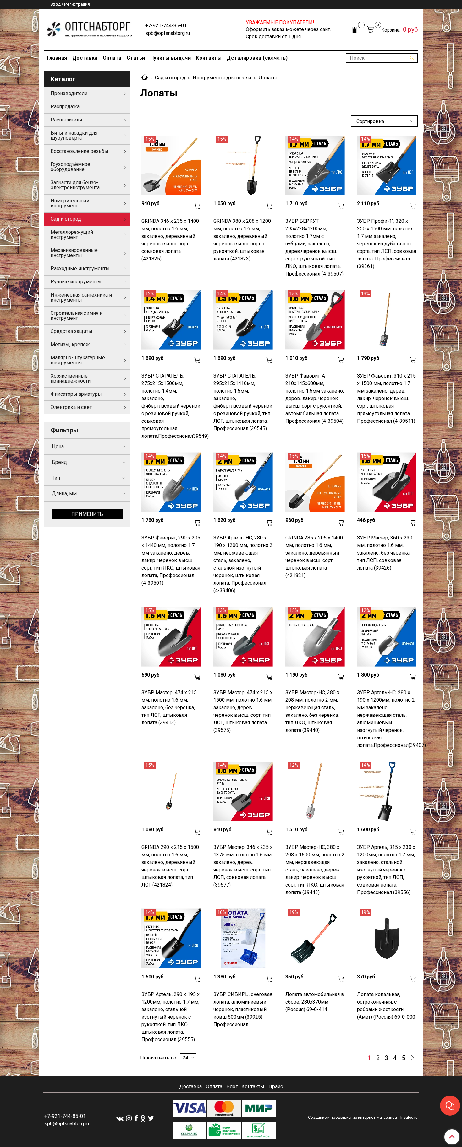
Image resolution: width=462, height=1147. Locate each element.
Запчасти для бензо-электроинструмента (75, 185)
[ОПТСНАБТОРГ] (89, 28)
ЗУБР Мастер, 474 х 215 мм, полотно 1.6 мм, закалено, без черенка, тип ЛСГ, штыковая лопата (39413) (169, 707)
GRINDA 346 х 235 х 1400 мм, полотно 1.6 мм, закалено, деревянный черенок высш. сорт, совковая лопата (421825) (170, 240)
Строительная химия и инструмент (76, 315)
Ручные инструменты (76, 282)
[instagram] (129, 1118)
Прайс (275, 1087)
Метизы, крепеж (70, 344)
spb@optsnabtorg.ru (167, 33)
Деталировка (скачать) (257, 58)
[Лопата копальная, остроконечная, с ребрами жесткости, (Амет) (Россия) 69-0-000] (386, 938)
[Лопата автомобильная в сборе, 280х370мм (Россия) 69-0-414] (315, 938)
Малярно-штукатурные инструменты (78, 360)
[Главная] (144, 78)
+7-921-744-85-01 (166, 26)
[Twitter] (151, 1118)
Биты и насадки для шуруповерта (74, 135)
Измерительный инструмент (70, 203)
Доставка (85, 58)
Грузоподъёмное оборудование (70, 166)
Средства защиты (71, 331)
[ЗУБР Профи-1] (386, 165)
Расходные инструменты (80, 268)
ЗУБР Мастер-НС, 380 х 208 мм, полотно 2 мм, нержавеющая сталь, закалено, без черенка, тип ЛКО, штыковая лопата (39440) (312, 711)
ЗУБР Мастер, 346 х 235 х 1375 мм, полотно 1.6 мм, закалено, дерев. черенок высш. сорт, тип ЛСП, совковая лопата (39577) (242, 866)
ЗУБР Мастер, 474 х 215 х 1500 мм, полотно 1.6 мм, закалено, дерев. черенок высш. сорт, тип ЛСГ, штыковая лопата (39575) (242, 711)
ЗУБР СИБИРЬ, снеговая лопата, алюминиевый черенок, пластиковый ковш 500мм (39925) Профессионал (242, 1009)
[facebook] (136, 1118)
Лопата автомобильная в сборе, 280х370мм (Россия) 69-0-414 (314, 1001)
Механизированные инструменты (74, 252)
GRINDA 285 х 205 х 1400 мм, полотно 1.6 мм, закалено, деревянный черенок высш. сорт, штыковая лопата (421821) (314, 556)
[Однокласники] (142, 1118)
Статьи (136, 58)
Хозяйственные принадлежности (71, 378)
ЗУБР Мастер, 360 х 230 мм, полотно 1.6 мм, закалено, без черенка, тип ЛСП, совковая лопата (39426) (384, 553)
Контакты (209, 58)
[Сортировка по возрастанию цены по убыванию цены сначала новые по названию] (384, 121)
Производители (69, 93)
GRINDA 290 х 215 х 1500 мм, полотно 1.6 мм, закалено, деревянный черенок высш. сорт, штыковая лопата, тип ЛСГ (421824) (170, 866)
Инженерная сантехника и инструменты (81, 297)
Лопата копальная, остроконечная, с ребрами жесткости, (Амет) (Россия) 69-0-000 (386, 1005)
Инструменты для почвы (222, 78)
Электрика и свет (71, 407)
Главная (57, 58)
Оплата (112, 58)
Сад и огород (170, 78)
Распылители (66, 120)
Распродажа (65, 107)
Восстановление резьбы (79, 151)
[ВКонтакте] (120, 1118)
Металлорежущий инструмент (72, 234)
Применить (87, 514)
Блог (232, 1087)
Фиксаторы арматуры (76, 394)
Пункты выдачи (170, 58)
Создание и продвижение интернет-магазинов (352, 1117)
